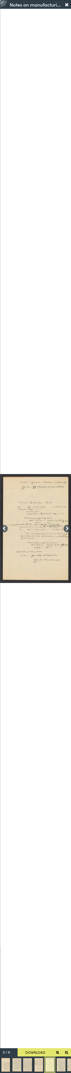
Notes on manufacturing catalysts (36, 4)
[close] (67, 4)
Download (35, 1052)
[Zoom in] (57, 1052)
